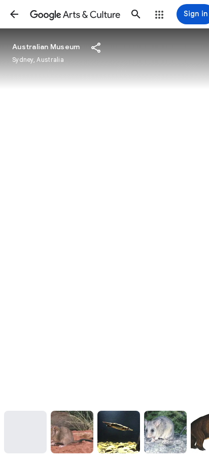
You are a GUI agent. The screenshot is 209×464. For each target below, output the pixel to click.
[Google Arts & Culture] (75, 14)
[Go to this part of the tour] (25, 432)
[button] (14, 14)
